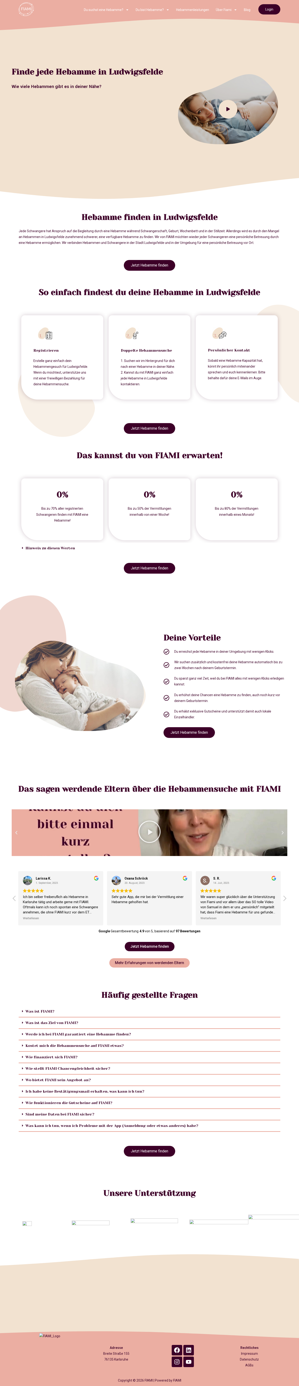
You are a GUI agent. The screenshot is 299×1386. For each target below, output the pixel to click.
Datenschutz (249, 1359)
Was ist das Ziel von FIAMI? (51, 1023)
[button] (149, 548)
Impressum (249, 1353)
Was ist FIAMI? (39, 1011)
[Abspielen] (149, 832)
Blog (247, 10)
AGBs (249, 1365)
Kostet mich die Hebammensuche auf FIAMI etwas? (74, 1045)
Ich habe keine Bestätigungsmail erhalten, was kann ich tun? (84, 1091)
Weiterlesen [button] (31, 918)
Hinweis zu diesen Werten (50, 548)
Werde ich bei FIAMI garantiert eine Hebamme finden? (78, 1034)
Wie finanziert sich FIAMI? (51, 1057)
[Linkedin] (188, 1350)
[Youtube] (188, 1362)
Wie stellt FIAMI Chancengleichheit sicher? (67, 1068)
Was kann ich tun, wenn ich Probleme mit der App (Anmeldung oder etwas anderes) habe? (111, 1125)
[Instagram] (177, 1362)
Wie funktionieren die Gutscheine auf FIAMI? (68, 1103)
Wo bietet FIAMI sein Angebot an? (58, 1080)
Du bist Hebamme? (150, 10)
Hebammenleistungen (192, 10)
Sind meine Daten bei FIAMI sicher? (59, 1114)
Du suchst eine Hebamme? (103, 10)
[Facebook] (177, 1350)
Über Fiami (223, 10)
